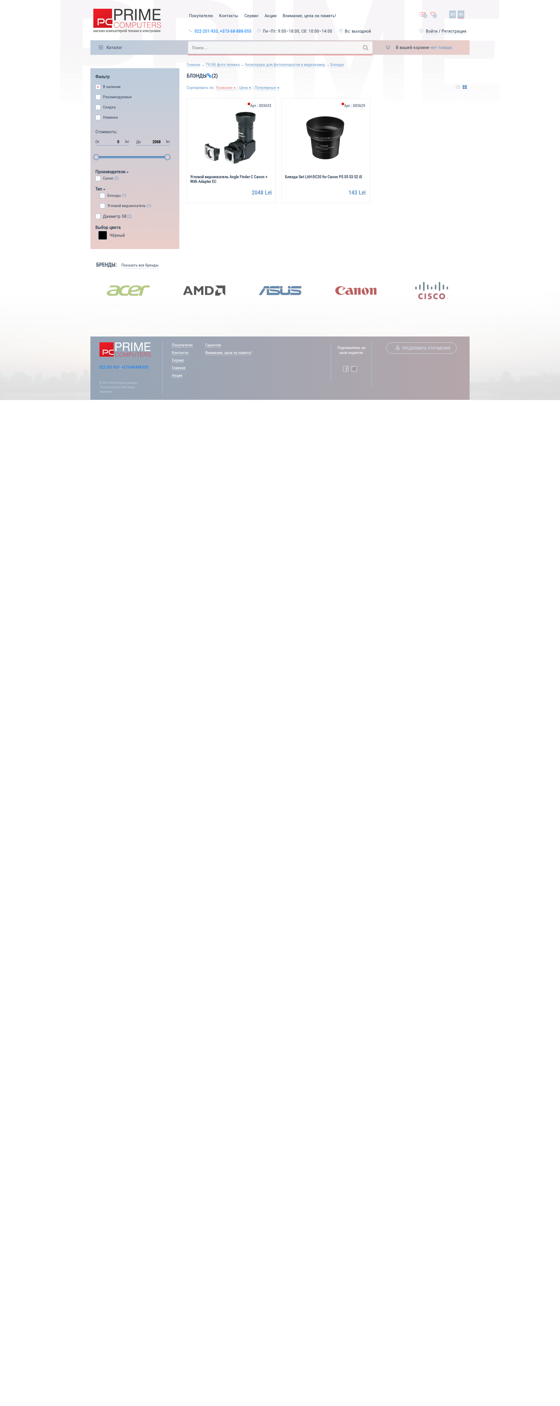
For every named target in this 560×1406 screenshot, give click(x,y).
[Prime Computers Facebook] (346, 369)
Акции (270, 15)
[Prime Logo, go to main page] (127, 22)
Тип (99, 189)
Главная (193, 64)
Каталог (114, 47)
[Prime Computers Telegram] (354, 369)
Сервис (251, 15)
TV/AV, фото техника (223, 64)
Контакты (228, 15)
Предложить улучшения (426, 348)
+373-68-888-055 (235, 31)
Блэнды (337, 64)
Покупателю (201, 15)
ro (452, 14)
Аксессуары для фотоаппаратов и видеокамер (285, 64)
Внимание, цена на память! (309, 15)
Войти (432, 31)
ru (461, 14)
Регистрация (454, 31)
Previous (86, 290)
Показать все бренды (140, 265)
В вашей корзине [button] (424, 47)
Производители (111, 171)
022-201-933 (206, 31)
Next (474, 290)
